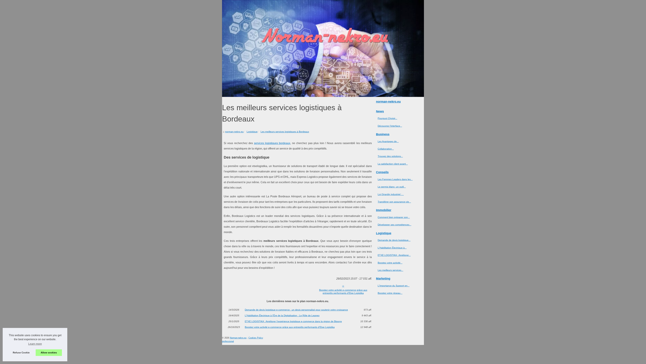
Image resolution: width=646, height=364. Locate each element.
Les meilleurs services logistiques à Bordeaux (285, 131)
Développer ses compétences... (394, 224)
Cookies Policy (255, 338)
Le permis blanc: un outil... (392, 186)
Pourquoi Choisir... (387, 118)
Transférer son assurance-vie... (394, 201)
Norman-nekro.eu (238, 338)
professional (228, 341)
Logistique (252, 131)
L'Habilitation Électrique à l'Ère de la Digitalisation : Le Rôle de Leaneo (282, 315)
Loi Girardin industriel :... (391, 194)
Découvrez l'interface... (390, 126)
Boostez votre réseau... (390, 293)
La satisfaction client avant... (393, 163)
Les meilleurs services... (390, 270)
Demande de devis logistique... (394, 240)
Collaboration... (386, 148)
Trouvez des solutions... (390, 156)
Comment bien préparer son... (394, 217)
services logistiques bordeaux (272, 143)
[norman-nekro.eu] (323, 48)
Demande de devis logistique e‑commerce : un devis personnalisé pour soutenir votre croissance (296, 310)
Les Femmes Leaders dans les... (395, 179)
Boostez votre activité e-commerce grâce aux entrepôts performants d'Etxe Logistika (343, 292)
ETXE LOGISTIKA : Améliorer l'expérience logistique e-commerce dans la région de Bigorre (293, 321)
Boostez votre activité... (390, 262)
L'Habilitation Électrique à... (392, 247)
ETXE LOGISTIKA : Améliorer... (394, 255)
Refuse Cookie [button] (21, 352)
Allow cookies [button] (49, 352)
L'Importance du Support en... (393, 285)
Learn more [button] (35, 343)
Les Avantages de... (388, 141)
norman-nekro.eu (234, 131)
